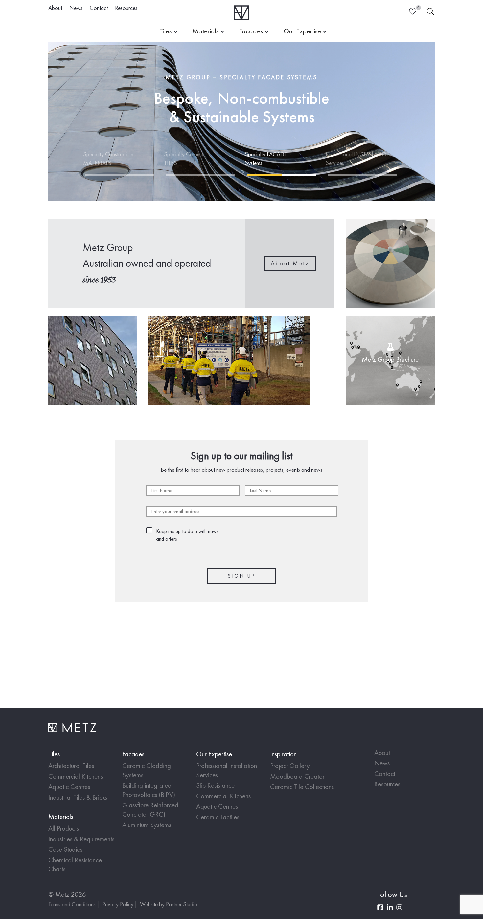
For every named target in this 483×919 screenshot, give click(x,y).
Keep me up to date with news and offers (187, 535)
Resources (126, 7)
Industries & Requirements (81, 838)
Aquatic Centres (69, 786)
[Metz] (241, 12)
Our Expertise (302, 31)
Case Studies (65, 849)
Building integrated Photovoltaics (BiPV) (148, 790)
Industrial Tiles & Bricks (77, 797)
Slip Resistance (215, 785)
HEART (412, 11)
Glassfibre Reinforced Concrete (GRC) (150, 810)
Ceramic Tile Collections (302, 786)
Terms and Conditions (72, 904)
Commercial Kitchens (75, 776)
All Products (63, 828)
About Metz (290, 263)
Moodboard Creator (297, 776)
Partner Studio (181, 904)
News (75, 7)
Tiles (165, 31)
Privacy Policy (117, 904)
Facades (251, 31)
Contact (99, 7)
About (55, 7)
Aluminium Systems (146, 824)
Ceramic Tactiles (217, 816)
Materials (205, 31)
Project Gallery (290, 765)
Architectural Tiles (71, 765)
